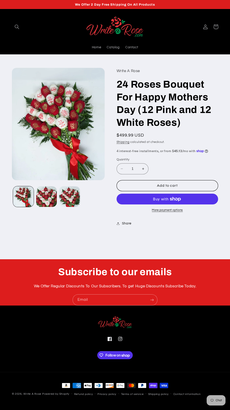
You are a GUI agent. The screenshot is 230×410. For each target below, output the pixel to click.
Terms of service (132, 394)
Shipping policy (158, 394)
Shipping (123, 142)
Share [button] (126, 223)
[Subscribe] (152, 299)
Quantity (123, 159)
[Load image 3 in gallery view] (69, 196)
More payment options (167, 210)
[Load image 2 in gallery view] (46, 196)
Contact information (187, 394)
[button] (17, 27)
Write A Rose (32, 394)
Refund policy (83, 394)
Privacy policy (106, 394)
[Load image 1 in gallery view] (23, 196)
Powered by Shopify (55, 394)
